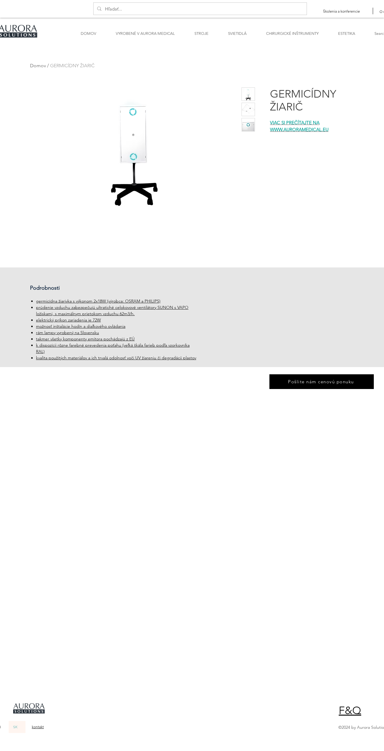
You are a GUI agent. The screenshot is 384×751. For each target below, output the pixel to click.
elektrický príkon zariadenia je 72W (68, 320)
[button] (350, 710)
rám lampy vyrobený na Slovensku (67, 332)
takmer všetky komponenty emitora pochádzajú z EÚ (85, 339)
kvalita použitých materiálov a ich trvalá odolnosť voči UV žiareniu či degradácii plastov (116, 357)
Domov (38, 65)
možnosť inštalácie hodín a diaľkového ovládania (80, 326)
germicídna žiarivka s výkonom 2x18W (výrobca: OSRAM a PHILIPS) (98, 301)
